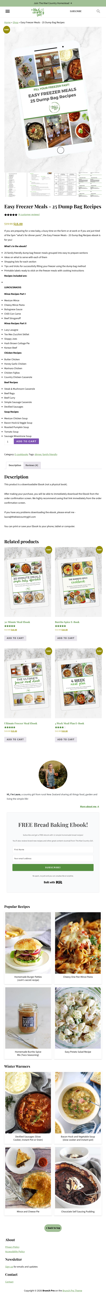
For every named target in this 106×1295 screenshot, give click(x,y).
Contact (9, 1282)
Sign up (9, 1266)
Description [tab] (15, 465)
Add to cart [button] (15, 638)
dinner (38, 454)
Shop (15, 22)
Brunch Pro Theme (72, 1290)
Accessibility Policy (15, 1251)
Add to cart (26, 441)
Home (7, 22)
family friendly (50, 454)
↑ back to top (53, 1228)
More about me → (89, 806)
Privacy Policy (12, 1247)
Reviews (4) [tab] (32, 465)
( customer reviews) (29, 214)
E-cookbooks (21, 454)
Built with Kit (53, 882)
